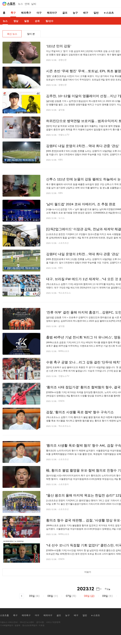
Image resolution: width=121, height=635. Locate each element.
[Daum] (4, 4)
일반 (85, 615)
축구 (15, 615)
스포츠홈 (4, 615)
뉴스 (20, 4)
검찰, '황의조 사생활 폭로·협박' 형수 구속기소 (80, 412)
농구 (67, 615)
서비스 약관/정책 (53, 622)
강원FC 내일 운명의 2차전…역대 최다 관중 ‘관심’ (82, 146)
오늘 (108, 589)
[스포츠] (11, 4)
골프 (59, 615)
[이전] (21, 596)
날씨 (33, 4)
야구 (37, 615)
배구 (76, 615)
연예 (27, 4)
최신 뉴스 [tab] (12, 34)
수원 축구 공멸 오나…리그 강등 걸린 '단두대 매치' (83, 362)
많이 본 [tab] (31, 34)
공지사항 (40, 622)
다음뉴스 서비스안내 (8, 622)
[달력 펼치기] (98, 588)
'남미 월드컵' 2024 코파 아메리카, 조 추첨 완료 (80, 204)
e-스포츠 (95, 615)
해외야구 (47, 615)
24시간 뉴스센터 (27, 622)
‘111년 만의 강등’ (58, 46)
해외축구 (26, 615)
